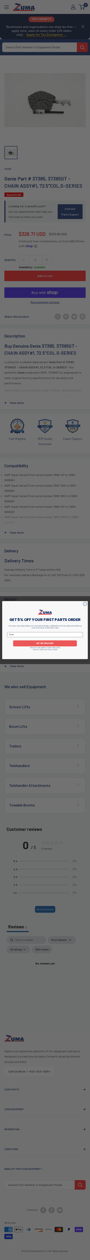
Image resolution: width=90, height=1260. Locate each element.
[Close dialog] (85, 604)
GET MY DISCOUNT (45, 643)
